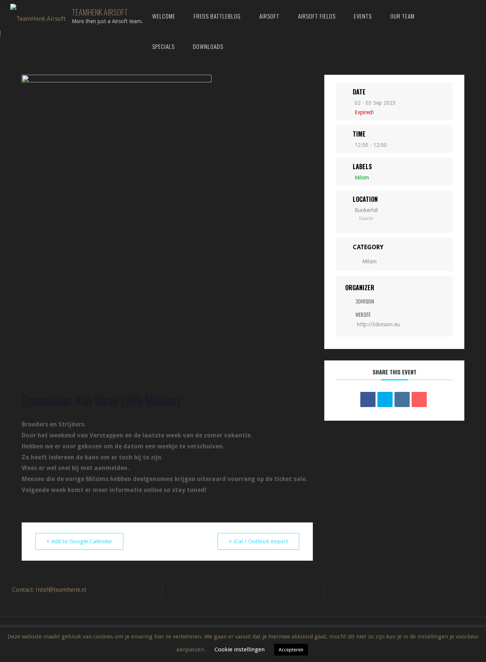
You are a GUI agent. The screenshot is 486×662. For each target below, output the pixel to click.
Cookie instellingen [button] (240, 649)
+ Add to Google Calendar (79, 541)
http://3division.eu (378, 324)
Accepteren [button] (291, 650)
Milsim (369, 261)
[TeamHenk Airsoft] (38, 15)
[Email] (419, 399)
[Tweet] (385, 399)
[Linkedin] (402, 399)
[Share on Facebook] (368, 399)
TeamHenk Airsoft (100, 12)
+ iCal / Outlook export (258, 541)
